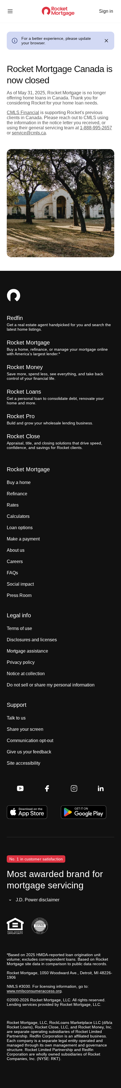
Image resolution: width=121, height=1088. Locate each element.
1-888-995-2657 (96, 127)
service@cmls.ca (29, 132)
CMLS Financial (23, 112)
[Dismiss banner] (106, 40)
